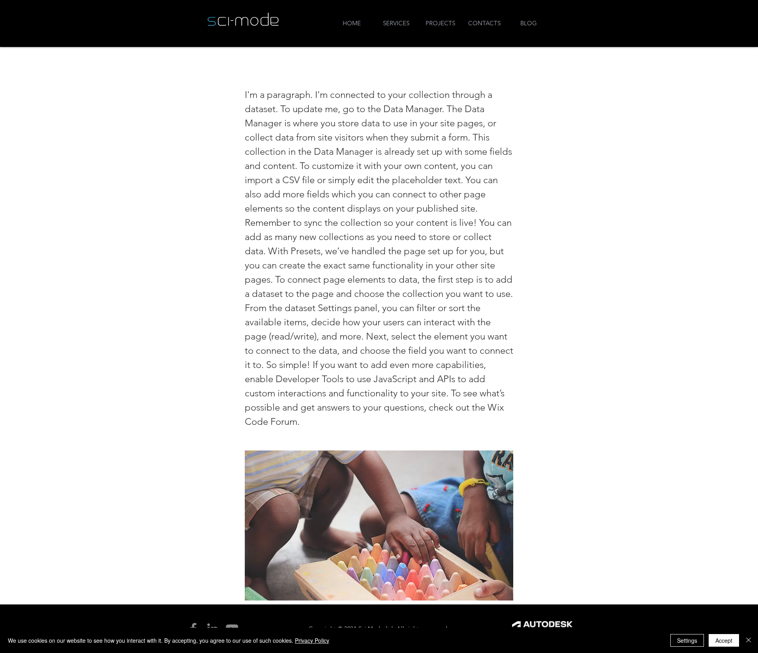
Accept (723, 640)
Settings (687, 640)
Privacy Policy (312, 640)
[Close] (748, 640)
